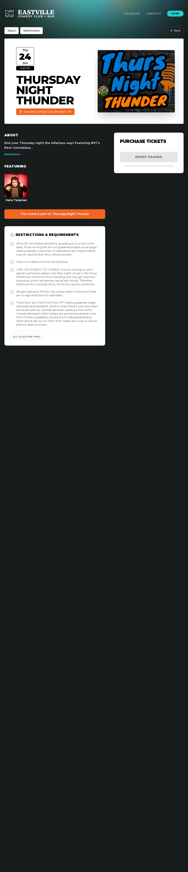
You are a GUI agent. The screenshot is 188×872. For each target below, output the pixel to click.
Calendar (131, 13)
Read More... (13, 154)
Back (177, 30)
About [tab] (12, 30)
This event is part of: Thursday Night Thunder (54, 214)
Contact (153, 13)
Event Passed (148, 157)
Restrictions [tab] (31, 30)
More (175, 13)
